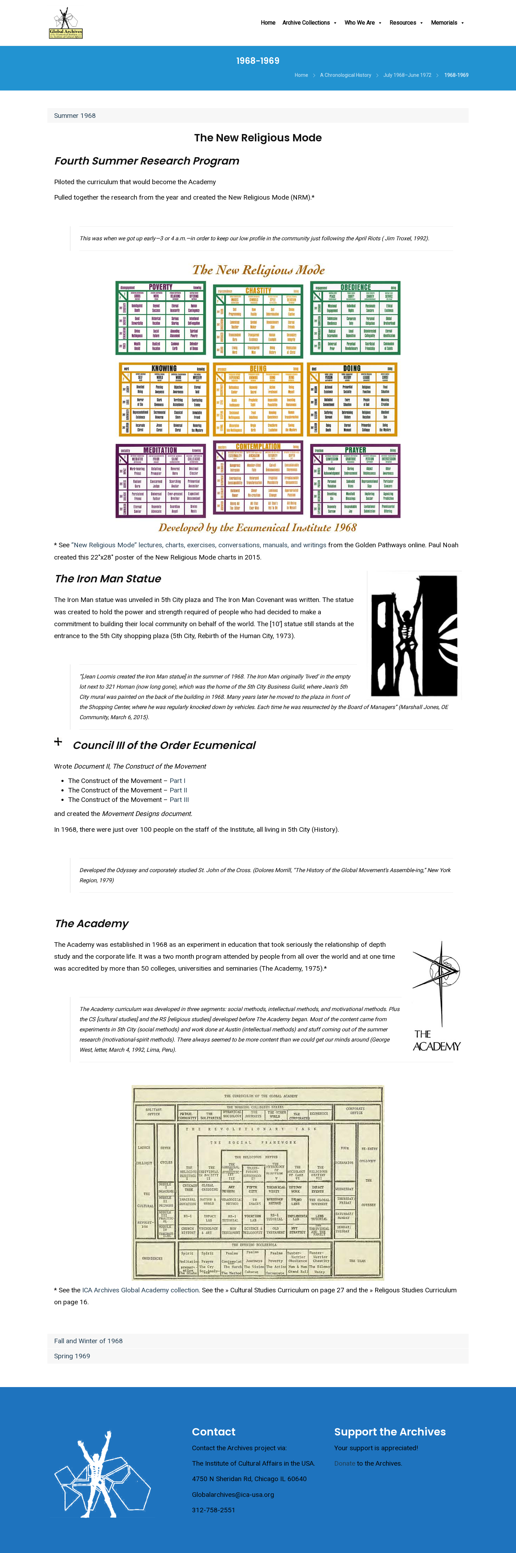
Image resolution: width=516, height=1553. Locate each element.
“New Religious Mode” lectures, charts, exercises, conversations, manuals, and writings (198, 545)
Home (268, 22)
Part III (179, 800)
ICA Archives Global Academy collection (140, 1290)
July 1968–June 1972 (407, 75)
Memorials (444, 22)
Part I (177, 781)
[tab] (258, 115)
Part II (178, 790)
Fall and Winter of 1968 (88, 1341)
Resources (403, 22)
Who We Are (360, 22)
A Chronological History (345, 75)
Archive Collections (306, 22)
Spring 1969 (72, 1356)
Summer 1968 (75, 116)
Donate (344, 1463)
